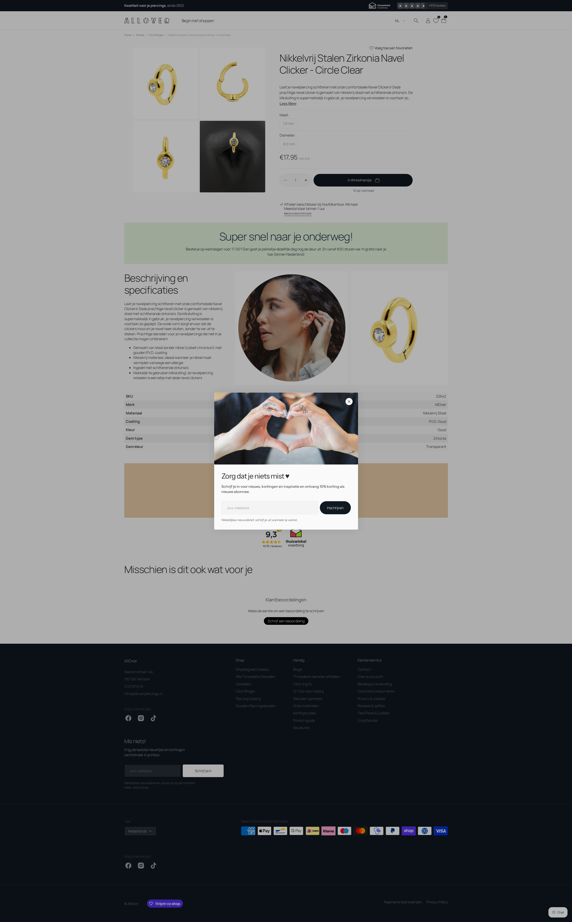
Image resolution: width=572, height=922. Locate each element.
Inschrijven (335, 507)
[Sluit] (349, 401)
